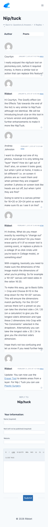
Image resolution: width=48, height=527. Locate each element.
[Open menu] (42, 5)
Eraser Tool (11, 378)
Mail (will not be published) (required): (18, 429)
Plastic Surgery (12, 385)
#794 (22, 149)
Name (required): (10, 419)
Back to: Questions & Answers (18, 25)
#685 (41, 94)
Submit (28, 498)
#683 (41, 56)
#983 (41, 369)
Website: (7, 438)
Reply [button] (37, 75)
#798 (41, 225)
